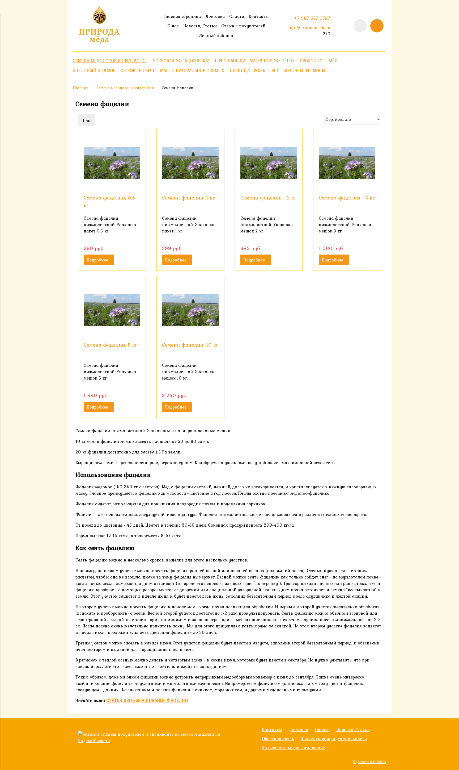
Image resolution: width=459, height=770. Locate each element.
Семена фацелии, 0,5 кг (109, 201)
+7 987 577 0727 (312, 18)
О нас (173, 26)
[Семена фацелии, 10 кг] (190, 310)
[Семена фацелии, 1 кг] (190, 163)
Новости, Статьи (200, 26)
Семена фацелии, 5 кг (110, 344)
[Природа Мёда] (99, 43)
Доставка (215, 16)
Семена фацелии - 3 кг (347, 197)
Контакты (259, 16)
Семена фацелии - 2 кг (268, 197)
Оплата (236, 16)
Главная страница (182, 16)
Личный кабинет (216, 35)
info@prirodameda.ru (309, 27)
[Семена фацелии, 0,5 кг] (112, 163)
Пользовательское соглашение (293, 747)
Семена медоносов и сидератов (125, 88)
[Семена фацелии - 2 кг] (268, 163)
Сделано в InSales (369, 762)
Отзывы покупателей (243, 26)
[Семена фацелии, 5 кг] (112, 310)
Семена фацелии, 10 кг (190, 344)
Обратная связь (278, 738)
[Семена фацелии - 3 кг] (347, 163)
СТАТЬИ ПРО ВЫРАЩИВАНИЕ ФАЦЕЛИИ (147, 700)
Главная (80, 88)
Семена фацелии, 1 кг (188, 197)
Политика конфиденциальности (334, 738)
